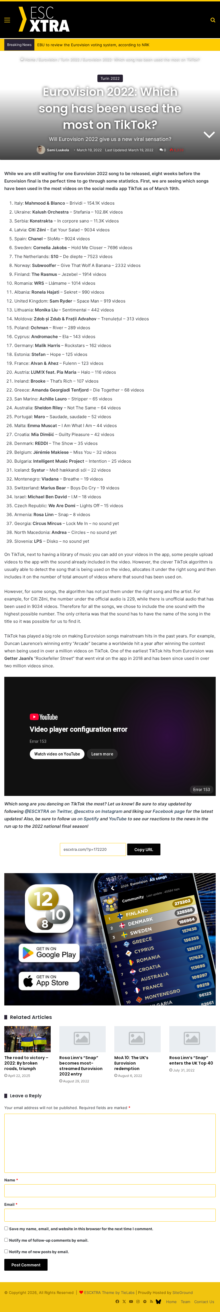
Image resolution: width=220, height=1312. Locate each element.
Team (185, 1301)
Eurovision (48, 59)
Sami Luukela (58, 150)
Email (10, 1204)
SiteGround (182, 1292)
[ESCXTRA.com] (43, 19)
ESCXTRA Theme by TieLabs (109, 1292)
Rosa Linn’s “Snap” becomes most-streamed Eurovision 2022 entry (81, 1066)
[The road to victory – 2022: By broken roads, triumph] (27, 1039)
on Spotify (88, 818)
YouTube (118, 818)
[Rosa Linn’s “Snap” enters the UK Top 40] (192, 1039)
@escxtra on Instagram (98, 811)
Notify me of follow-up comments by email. (49, 1240)
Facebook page (169, 811)
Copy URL (143, 849)
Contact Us (204, 1301)
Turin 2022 (70, 59)
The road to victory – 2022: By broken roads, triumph (26, 1063)
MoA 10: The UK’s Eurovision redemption (131, 1063)
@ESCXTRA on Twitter (48, 811)
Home (30, 59)
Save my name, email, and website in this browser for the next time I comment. (81, 1228)
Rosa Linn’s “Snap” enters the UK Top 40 (191, 1060)
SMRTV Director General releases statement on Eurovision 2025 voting (101, 44)
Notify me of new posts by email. (39, 1251)
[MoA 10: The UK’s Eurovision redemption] (137, 1039)
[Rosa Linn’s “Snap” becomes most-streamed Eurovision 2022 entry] (82, 1039)
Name (11, 1180)
